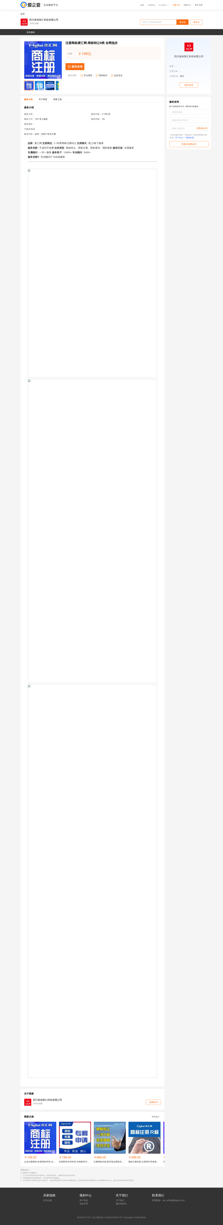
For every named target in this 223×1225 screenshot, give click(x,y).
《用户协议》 (179, 137)
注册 (201, 4)
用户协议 (83, 1200)
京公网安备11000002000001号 (107, 1217)
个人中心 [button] (162, 5)
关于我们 (120, 1200)
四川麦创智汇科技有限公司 (43, 19)
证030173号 (85, 1217)
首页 (142, 5)
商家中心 (187, 5)
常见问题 (47, 1200)
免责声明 (83, 1203)
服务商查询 (121, 1203)
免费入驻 (176, 5)
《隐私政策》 (189, 137)
